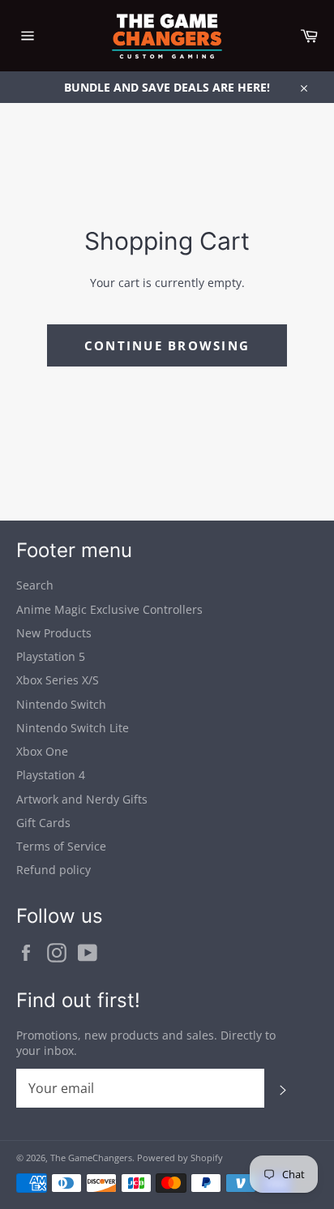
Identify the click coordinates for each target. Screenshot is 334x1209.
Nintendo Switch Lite (72, 727)
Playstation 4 (50, 774)
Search (35, 585)
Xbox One (42, 751)
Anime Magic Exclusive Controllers (109, 609)
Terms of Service (61, 846)
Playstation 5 (50, 656)
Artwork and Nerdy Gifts (82, 799)
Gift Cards (43, 822)
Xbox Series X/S (57, 680)
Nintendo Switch (61, 704)
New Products (54, 633)
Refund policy (53, 869)
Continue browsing (167, 345)
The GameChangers (91, 1157)
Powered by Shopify (180, 1157)
